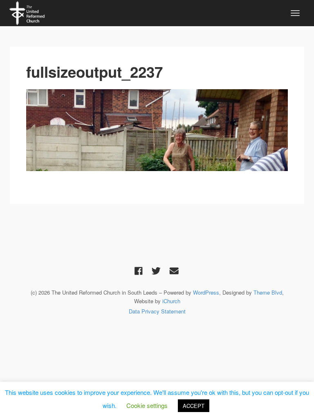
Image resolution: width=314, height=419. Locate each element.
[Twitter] (156, 271)
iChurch (171, 301)
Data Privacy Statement (157, 311)
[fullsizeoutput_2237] (157, 130)
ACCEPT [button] (193, 406)
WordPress (206, 292)
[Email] (174, 271)
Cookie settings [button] (147, 405)
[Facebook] (138, 271)
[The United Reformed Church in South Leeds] (27, 12)
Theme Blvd (267, 292)
